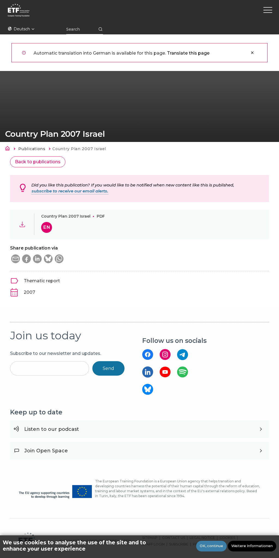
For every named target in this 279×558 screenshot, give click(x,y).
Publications (31, 148)
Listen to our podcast (51, 429)
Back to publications (37, 161)
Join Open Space (46, 451)
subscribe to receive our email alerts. (70, 191)
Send (108, 368)
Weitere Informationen (252, 546)
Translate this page (188, 53)
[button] (15, 258)
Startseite (9, 149)
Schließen (252, 53)
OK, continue (211, 546)
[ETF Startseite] (66, 14)
